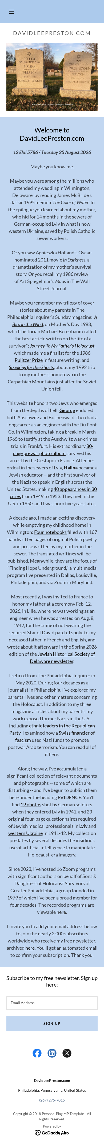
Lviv (83, 826)
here (61, 912)
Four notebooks (50, 532)
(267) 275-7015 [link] (52, 1100)
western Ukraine (25, 833)
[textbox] (52, 1003)
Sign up (51, 1023)
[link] (37, 1054)
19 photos (31, 804)
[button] (11, 11)
